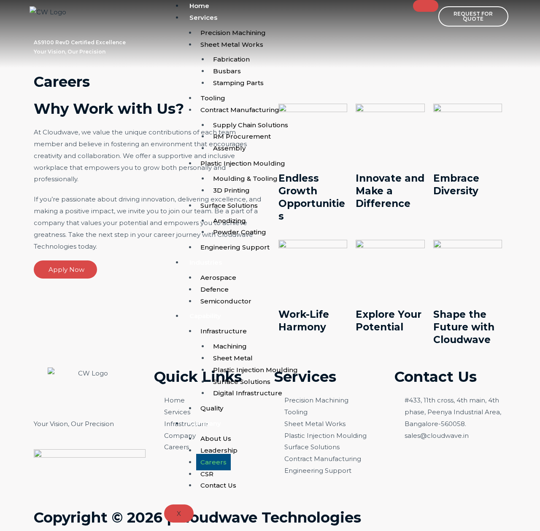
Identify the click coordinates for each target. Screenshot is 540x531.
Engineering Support (235, 247)
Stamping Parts (238, 83)
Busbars (227, 71)
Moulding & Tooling (245, 178)
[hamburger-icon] (425, 6)
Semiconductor (225, 301)
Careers (213, 462)
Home (199, 6)
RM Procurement (242, 136)
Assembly (229, 148)
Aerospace (218, 278)
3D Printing (231, 190)
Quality (211, 408)
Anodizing (229, 221)
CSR (206, 474)
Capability (205, 316)
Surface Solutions (229, 205)
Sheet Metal (233, 358)
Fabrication (231, 59)
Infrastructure (223, 331)
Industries (205, 262)
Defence (214, 289)
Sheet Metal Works (231, 44)
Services (203, 17)
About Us (215, 438)
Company (205, 423)
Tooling (212, 98)
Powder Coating (239, 232)
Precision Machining (233, 33)
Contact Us (218, 485)
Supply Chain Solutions (250, 125)
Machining (230, 346)
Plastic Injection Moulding (242, 163)
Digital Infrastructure (247, 393)
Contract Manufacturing (239, 110)
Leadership (219, 450)
